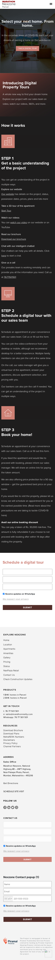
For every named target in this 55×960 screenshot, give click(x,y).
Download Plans (11, 733)
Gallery (6, 657)
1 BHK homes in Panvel (14, 694)
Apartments (9, 648)
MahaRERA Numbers (13, 736)
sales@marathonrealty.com (19, 714)
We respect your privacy (16, 599)
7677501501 (10, 277)
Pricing (6, 661)
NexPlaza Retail (11, 670)
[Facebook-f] (5, 807)
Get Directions (10, 783)
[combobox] (8, 899)
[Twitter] (12, 807)
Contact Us (9, 675)
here (3, 255)
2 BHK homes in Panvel (15, 698)
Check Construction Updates (17, 679)
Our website (7, 194)
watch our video (18, 222)
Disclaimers (9, 740)
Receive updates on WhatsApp (20, 594)
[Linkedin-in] (8, 807)
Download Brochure (13, 730)
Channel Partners (12, 746)
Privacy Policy (10, 743)
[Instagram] (16, 807)
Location (7, 644)
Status (6, 666)
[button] (52, 4)
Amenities (8, 653)
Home (6, 640)
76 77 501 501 (12, 711)
